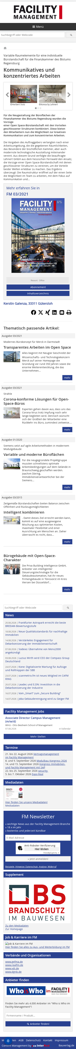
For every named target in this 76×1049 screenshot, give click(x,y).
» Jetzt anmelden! (38, 859)
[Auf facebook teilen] (33, 314)
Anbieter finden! (39, 1024)
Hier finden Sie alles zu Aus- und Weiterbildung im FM (37, 947)
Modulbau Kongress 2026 (52, 760)
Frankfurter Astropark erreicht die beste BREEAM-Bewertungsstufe (35, 624)
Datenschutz (33, 1040)
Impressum (61, 1040)
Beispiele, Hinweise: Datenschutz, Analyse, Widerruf (30, 866)
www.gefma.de (14, 961)
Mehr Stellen (38, 736)
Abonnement (38, 287)
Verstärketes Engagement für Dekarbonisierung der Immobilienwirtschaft (31, 642)
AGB (21, 1040)
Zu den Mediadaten (17, 925)
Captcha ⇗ (51, 853)
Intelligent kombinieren (24, 512)
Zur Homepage (14, 929)
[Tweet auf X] (40, 314)
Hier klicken (42, 849)
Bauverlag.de (66, 1045)
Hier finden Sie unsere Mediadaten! (26, 802)
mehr (67, 377)
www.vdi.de (12, 968)
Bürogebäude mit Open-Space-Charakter (30, 557)
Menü (40, 27)
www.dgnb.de (13, 971)
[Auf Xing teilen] (47, 314)
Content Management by (17, 1045)
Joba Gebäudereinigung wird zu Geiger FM (37, 698)
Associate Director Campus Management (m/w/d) (32, 719)
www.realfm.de (14, 965)
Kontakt (47, 1040)
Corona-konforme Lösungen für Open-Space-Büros (36, 401)
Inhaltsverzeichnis (38, 293)
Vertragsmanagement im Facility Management (32, 755)
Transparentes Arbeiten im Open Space (37, 347)
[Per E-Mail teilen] (61, 312)
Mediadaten (12, 805)
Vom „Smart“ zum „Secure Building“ (33, 693)
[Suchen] (71, 35)
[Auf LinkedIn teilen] (54, 314)
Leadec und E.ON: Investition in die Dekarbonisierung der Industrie (32, 686)
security (43, 770)
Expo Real (37, 774)
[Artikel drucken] (68, 312)
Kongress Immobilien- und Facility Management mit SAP (35, 765)
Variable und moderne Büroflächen (34, 454)
